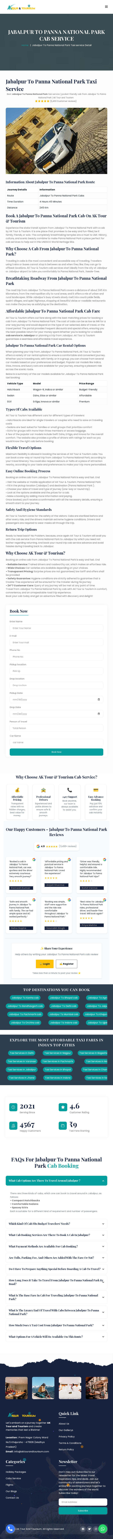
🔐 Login (45, 964)
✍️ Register (67, 964)
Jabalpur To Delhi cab (64, 1006)
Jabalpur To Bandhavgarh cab (25, 1006)
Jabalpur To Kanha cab (25, 997)
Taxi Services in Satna (98, 1077)
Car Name (15, 735)
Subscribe (83, 1510)
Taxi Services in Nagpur (57, 1053)
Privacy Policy (67, 1436)
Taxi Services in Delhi (22, 1053)
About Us (64, 1423)
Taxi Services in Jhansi (21, 1077)
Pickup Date (16, 693)
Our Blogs (11, 1491)
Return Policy (66, 1449)
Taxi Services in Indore (57, 1077)
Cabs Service (13, 1478)
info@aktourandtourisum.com (31, 1451)
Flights (9, 1485)
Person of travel (18, 721)
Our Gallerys (66, 1430)
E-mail (13, 635)
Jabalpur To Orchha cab (25, 1022)
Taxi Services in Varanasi (22, 1061)
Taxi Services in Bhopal (58, 1069)
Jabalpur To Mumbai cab (63, 1014)
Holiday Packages (16, 1472)
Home (24, 45)
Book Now (56, 752)
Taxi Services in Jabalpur (22, 1069)
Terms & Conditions (70, 1443)
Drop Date (15, 707)
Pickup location (18, 664)
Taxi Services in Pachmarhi (57, 1061)
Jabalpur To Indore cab (63, 1022)
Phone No (15, 650)
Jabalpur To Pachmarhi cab (25, 1014)
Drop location (17, 678)
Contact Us (12, 1497)
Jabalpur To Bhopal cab (64, 997)
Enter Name (16, 621)
